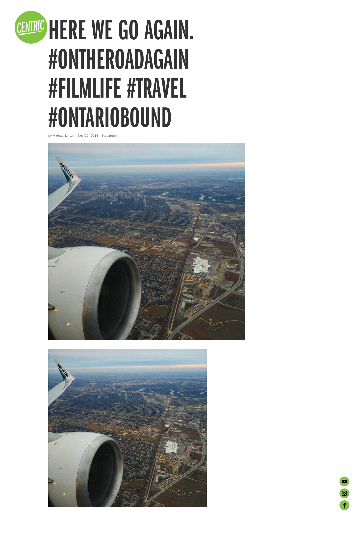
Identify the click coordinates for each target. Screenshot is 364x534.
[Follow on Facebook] (344, 505)
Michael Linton (63, 135)
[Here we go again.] (127, 504)
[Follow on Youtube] (344, 481)
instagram (109, 135)
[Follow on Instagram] (344, 493)
